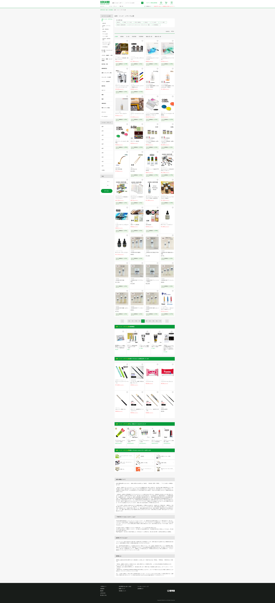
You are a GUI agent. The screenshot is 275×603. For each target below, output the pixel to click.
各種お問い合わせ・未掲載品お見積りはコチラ (164, 6)
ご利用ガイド (149, 6)
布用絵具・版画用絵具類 (106, 39)
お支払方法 (102, 593)
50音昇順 (134, 36)
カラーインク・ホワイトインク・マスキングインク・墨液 (106, 43)
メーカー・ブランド (113, 6)
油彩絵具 (104, 23)
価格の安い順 (158, 36)
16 (156, 321)
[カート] (166, 3)
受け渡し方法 (103, 595)
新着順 (121, 36)
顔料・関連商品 (105, 29)
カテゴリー (102, 6)
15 (153, 321)
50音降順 (141, 36)
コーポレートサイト (142, 586)
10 (136, 321)
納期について (122, 588)
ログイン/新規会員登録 (151, 2)
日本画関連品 (105, 46)
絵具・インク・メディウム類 (122, 326)
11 (139, 321)
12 (143, 321)
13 (146, 321)
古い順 (127, 36)
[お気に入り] (161, 3)
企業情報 (140, 588)
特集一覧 (121, 6)
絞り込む (106, 190)
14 (149, 321)
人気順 (116, 36)
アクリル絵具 (105, 33)
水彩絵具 (104, 31)
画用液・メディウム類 (106, 26)
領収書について (122, 590)
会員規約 (102, 588)
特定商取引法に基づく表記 (125, 586)
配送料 (101, 590)
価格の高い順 (149, 36)
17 (160, 321)
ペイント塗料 (105, 36)
